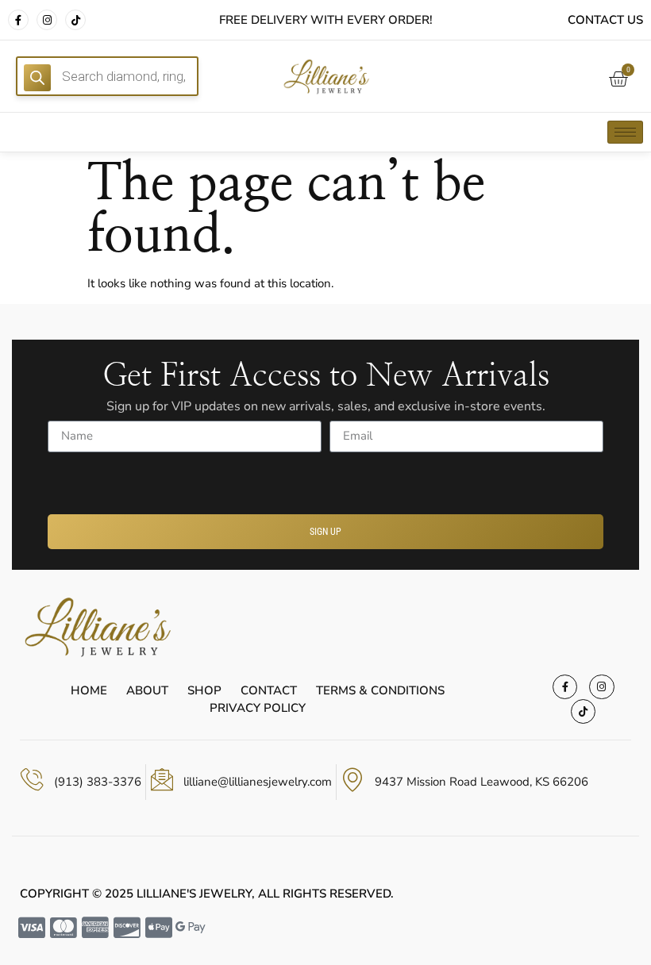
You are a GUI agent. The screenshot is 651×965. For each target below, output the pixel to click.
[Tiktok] (75, 20)
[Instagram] (47, 20)
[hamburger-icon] (625, 132)
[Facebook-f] (18, 20)
